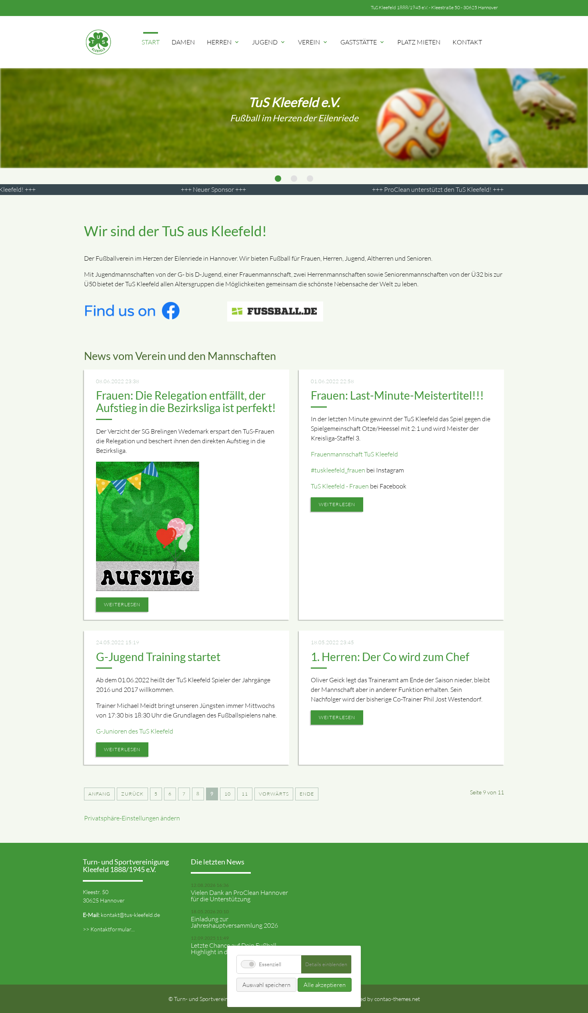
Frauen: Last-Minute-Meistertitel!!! (397, 395)
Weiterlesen (122, 604)
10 (227, 794)
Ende (307, 794)
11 (245, 794)
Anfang (99, 794)
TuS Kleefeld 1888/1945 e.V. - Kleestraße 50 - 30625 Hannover (434, 7)
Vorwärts (274, 794)
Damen (183, 42)
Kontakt (467, 42)
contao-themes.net (397, 998)
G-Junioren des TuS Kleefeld (134, 731)
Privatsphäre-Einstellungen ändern (132, 818)
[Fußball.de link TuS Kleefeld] (275, 317)
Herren (223, 42)
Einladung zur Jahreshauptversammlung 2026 (234, 922)
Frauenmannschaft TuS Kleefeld (354, 454)
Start (151, 42)
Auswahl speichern (266, 985)
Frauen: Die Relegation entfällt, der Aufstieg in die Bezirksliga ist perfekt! (186, 401)
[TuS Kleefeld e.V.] (98, 42)
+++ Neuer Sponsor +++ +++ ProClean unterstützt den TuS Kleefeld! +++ (358, 189)
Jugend (269, 42)
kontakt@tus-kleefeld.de (130, 914)
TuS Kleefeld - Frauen (340, 486)
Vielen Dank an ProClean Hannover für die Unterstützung (239, 895)
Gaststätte (362, 42)
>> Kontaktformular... (109, 929)
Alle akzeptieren (325, 985)
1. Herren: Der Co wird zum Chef (390, 656)
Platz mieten (418, 42)
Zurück (132, 794)
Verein (313, 42)
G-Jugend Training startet (158, 656)
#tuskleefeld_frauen (338, 470)
